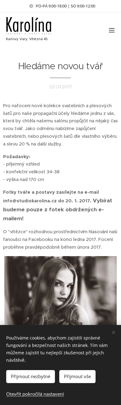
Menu (111, 30)
